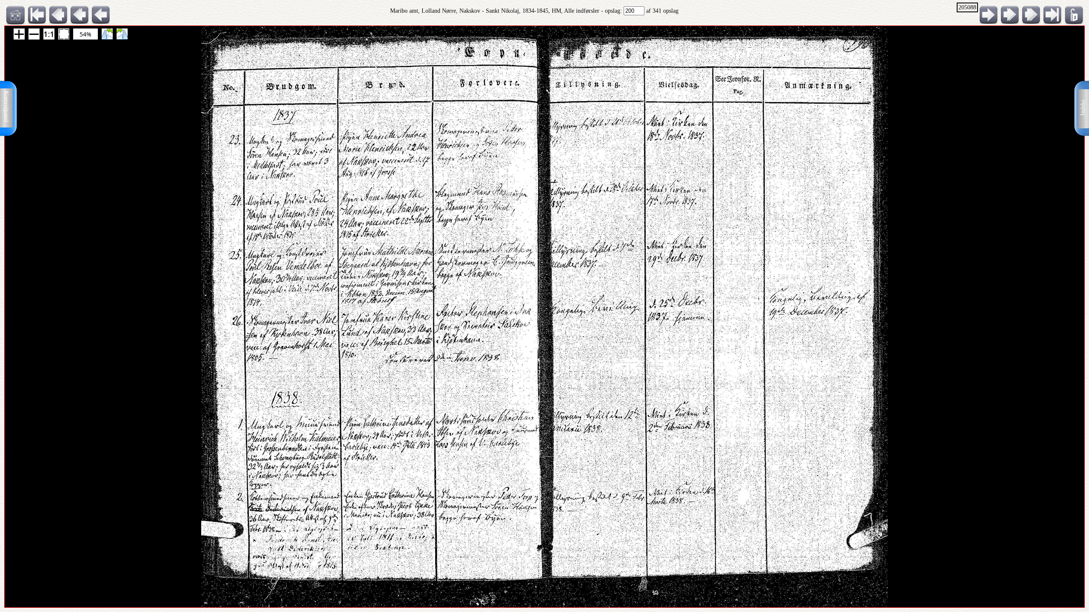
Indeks (1083, 108)
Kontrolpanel (6, 106)
